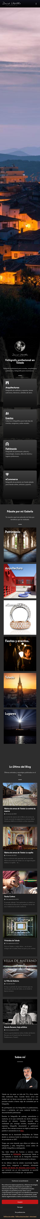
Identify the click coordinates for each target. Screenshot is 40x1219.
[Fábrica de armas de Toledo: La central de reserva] (20, 794)
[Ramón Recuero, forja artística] (20, 1011)
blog (22, 1131)
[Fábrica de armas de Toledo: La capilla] (20, 838)
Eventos (9, 418)
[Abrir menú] (36, 3)
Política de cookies (9, 1216)
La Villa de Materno (11, 981)
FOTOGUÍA (17, 1154)
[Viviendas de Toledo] (20, 926)
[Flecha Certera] (20, 882)
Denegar (20, 1207)
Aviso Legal (33, 1216)
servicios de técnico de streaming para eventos (18, 1168)
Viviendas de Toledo (12, 940)
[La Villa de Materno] (20, 968)
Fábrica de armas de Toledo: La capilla (18, 852)
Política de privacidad (22, 1216)
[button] (37, 1181)
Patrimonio (11, 448)
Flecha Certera (9, 896)
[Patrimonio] (7, 444)
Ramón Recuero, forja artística (15, 1027)
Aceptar (20, 1202)
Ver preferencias (20, 1212)
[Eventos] (7, 413)
